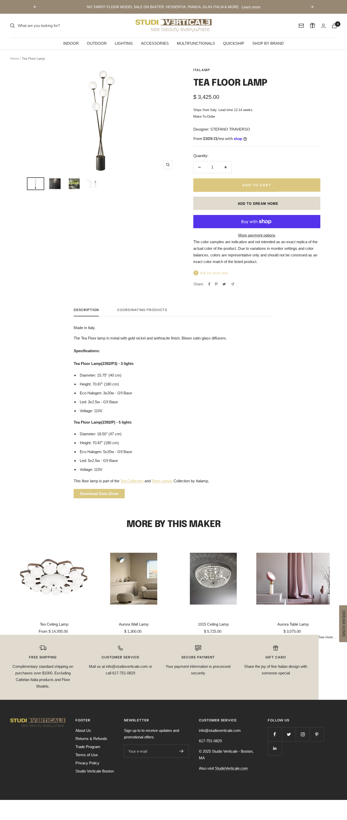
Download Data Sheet (99, 493)
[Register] (181, 751)
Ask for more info (214, 273)
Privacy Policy (87, 763)
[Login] (323, 26)
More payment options (256, 235)
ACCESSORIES (155, 43)
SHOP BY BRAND (268, 43)
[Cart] (334, 25)
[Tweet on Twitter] (224, 284)
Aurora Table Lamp (293, 624)
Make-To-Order (204, 116)
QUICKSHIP (233, 43)
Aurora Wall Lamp (133, 624)
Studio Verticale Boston (94, 771)
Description (86, 310)
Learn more (251, 7)
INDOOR (71, 43)
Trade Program (87, 747)
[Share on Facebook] (209, 284)
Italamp (201, 70)
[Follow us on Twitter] (289, 734)
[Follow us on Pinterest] (317, 734)
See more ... (328, 637)
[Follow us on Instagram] (303, 734)
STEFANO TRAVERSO (230, 129)
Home (14, 58)
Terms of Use (86, 755)
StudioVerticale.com (231, 768)
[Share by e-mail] (232, 284)
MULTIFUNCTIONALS (196, 43)
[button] (256, 203)
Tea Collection (132, 481)
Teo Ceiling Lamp (54, 624)
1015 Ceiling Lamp (213, 624)
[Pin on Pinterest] (216, 284)
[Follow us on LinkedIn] (275, 748)
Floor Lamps (162, 481)
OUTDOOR (97, 43)
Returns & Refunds (91, 738)
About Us (83, 730)
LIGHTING (124, 43)
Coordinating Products (142, 310)
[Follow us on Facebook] (275, 734)
